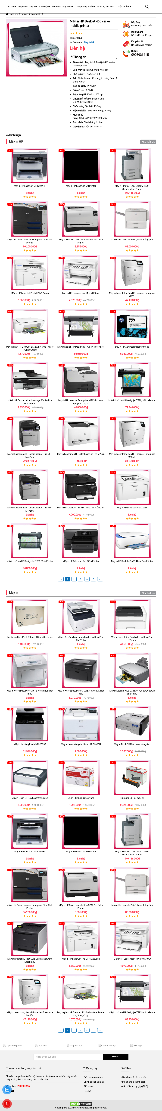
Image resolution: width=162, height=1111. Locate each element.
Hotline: (19, 1086)
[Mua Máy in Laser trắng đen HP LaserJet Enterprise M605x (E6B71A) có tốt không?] (132, 272)
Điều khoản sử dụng (93, 1077)
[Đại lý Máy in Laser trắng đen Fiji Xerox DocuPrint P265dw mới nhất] (132, 616)
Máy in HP (89, 42)
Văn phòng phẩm (84, 6)
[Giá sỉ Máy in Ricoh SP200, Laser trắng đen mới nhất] (132, 723)
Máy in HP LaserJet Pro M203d (132, 507)
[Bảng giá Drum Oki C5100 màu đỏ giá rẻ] (132, 777)
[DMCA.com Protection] (81, 1103)
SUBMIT (116, 1056)
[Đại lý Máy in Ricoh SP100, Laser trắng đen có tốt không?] (30, 777)
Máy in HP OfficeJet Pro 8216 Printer (81, 561)
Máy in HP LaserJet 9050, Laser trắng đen (132, 239)
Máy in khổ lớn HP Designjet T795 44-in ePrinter (80, 347)
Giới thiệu (88, 1086)
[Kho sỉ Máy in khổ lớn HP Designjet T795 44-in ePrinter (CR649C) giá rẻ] (81, 326)
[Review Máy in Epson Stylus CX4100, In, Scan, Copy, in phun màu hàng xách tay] (132, 670)
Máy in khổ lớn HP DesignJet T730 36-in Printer (30, 561)
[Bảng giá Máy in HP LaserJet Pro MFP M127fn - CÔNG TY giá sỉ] (81, 487)
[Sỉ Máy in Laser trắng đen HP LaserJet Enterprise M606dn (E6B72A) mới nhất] (132, 433)
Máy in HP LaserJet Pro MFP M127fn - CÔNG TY (81, 507)
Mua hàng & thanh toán (134, 1082)
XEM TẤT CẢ (148, 142)
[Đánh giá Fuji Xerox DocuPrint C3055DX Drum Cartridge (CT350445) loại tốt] (30, 616)
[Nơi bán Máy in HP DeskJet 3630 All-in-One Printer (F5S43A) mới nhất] (132, 540)
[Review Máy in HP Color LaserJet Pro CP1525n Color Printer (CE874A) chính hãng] (81, 219)
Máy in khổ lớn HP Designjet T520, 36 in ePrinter (132, 400)
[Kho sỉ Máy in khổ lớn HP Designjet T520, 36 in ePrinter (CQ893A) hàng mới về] (132, 379)
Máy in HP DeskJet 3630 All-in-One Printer (132, 561)
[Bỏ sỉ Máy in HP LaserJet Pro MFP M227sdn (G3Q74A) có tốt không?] (30, 272)
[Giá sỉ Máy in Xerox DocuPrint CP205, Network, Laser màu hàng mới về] (81, 670)
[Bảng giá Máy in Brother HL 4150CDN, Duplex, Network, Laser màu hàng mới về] (30, 938)
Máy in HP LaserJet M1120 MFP (30, 186)
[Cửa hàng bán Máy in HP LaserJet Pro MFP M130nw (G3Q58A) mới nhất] (81, 272)
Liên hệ (87, 1091)
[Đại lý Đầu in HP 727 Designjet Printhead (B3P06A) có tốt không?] (132, 326)
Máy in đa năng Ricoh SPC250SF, (30, 744)
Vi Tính (11, 6)
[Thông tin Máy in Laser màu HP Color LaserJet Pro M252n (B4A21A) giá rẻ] (81, 433)
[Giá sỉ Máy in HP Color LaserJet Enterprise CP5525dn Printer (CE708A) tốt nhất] (30, 219)
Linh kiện (43, 6)
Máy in (13, 593)
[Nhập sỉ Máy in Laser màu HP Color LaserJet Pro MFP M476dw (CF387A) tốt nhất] (30, 433)
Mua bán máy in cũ (62, 6)
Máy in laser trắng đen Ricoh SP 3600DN (81, 744)
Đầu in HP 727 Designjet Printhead (132, 347)
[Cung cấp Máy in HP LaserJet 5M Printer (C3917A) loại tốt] (81, 165)
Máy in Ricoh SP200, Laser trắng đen (132, 744)
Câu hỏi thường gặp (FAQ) (135, 1086)
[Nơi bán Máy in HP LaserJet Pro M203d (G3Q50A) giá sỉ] (132, 487)
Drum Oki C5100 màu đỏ (132, 798)
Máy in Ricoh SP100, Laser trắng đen (30, 798)
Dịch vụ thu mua (105, 6)
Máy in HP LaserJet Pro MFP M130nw (81, 293)
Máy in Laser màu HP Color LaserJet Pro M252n (81, 454)
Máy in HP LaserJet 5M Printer (81, 186)
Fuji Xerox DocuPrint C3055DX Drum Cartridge (30, 637)
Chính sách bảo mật (94, 1082)
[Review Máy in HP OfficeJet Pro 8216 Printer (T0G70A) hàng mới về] (81, 540)
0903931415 (140, 55)
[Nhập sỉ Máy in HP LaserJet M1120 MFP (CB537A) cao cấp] (30, 165)
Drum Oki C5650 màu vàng (81, 798)
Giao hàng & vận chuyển (134, 1077)
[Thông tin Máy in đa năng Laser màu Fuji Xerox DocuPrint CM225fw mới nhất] (81, 616)
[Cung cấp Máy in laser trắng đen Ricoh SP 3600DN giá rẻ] (81, 723)
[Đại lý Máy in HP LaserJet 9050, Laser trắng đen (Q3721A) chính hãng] (132, 219)
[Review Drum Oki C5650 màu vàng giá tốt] (81, 777)
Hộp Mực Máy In (27, 6)
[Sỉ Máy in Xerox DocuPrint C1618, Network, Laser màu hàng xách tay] (30, 670)
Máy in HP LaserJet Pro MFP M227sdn (30, 293)
